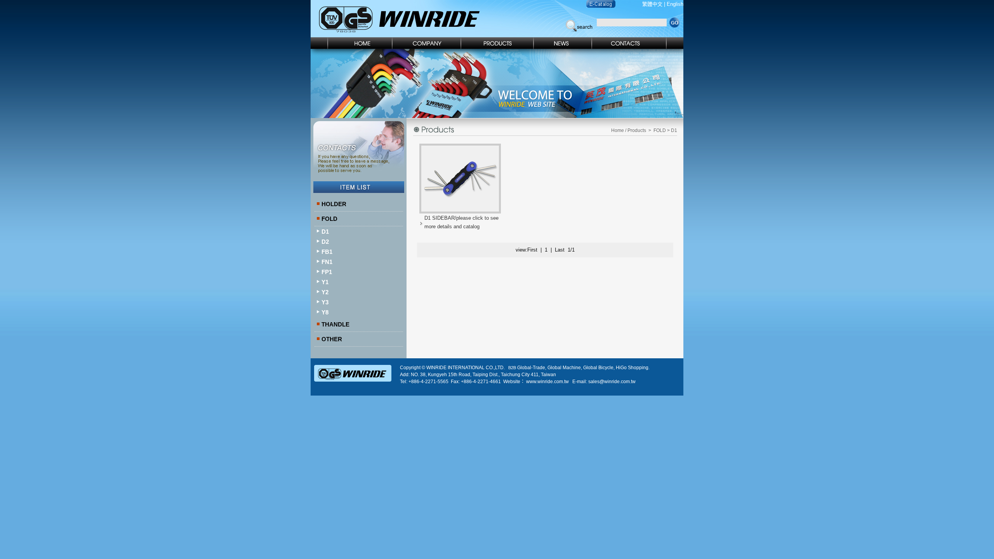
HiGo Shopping (632, 367)
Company (427, 43)
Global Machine (564, 367)
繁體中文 (652, 4)
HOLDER (333, 204)
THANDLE (335, 324)
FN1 (326, 262)
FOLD (329, 218)
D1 (325, 231)
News (563, 43)
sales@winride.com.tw (612, 381)
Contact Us (637, 43)
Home (352, 43)
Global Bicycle (598, 367)
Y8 (324, 312)
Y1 (324, 282)
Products (497, 43)
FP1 (326, 272)
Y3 (324, 302)
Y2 (324, 292)
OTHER (331, 339)
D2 (325, 241)
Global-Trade (531, 367)
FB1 (326, 251)
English (675, 4)
